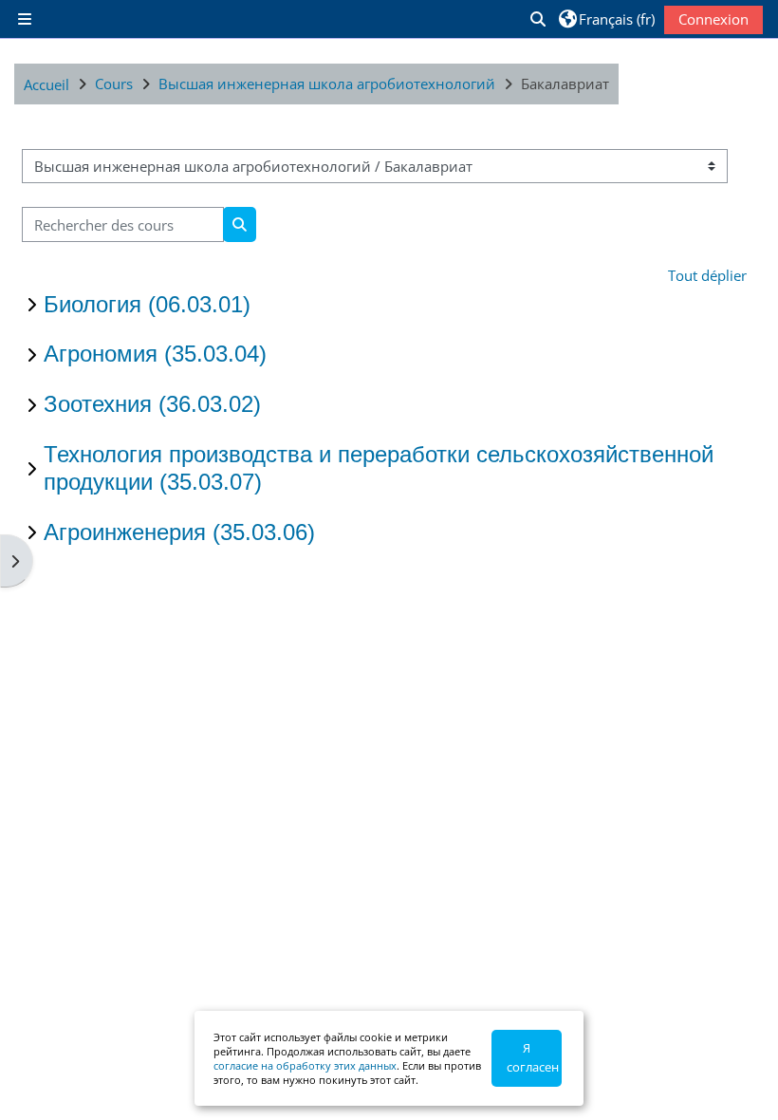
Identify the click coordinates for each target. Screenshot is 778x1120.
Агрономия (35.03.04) (155, 353)
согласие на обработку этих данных (305, 1065)
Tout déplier (707, 275)
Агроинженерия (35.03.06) (179, 532)
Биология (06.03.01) (147, 304)
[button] (537, 19)
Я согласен (533, 1057)
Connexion (713, 18)
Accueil (46, 84)
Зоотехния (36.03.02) (152, 404)
